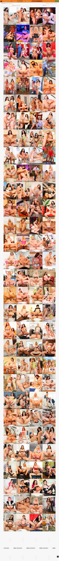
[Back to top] (58, 557)
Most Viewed (55, 3)
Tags (24, 1)
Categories (15, 1)
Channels (20, 1)
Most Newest (47, 3)
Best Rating (51, 3)
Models (28, 1)
